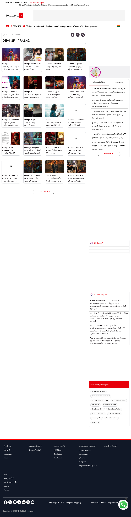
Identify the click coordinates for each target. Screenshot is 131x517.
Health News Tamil (109, 405)
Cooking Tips (96, 418)
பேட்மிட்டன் (58, 458)
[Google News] (28, 502)
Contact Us (115, 503)
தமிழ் (79, 503)
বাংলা (67, 503)
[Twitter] (78, 35)
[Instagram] (19, 502)
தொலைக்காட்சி (35, 450)
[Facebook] (72, 35)
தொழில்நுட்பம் (66, 26)
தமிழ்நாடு (40, 26)
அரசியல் (7, 450)
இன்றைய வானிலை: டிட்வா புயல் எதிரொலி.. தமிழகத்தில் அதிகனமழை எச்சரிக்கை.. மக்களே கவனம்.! (108, 126)
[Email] (33, 502)
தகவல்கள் (8, 454)
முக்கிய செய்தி (111, 446)
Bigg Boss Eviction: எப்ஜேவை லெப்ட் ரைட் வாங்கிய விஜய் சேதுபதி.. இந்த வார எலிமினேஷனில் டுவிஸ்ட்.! (107, 103)
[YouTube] (15, 502)
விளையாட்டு (78, 26)
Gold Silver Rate (111, 418)
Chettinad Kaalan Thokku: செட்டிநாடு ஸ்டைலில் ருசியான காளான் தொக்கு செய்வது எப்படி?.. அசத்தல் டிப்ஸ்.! (109, 115)
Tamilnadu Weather (98, 392)
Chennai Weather (114, 414)
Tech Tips (95, 422)
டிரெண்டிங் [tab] (119, 82)
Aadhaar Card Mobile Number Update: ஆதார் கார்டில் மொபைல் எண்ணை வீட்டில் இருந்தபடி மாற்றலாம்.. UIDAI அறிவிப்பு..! (108, 92)
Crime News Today (114, 409)
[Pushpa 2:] (54, 110)
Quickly (17, 26)
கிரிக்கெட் (58, 450)
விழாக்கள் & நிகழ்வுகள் (88, 465)
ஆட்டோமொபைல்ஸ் (11, 482)
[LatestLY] (14, 16)
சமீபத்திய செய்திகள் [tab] (99, 82)
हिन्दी (57, 503)
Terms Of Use (105, 503)
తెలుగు (73, 503)
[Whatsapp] (83, 35)
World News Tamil (98, 414)
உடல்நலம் (82, 462)
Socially (30, 26)
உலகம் (56, 26)
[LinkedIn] (24, 502)
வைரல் (6, 486)
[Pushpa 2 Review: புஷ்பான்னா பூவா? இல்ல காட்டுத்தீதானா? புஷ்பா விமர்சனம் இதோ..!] (11, 82)
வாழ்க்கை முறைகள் (87, 446)
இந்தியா (49, 26)
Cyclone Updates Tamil (100, 400)
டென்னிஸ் (58, 454)
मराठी (62, 503)
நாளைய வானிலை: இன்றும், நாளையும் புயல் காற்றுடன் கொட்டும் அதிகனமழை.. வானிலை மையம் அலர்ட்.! (108, 146)
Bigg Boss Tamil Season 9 (101, 396)
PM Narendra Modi (118, 400)
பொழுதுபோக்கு (91, 26)
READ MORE (109, 154)
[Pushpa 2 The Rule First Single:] (76, 138)
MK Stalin (95, 405)
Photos (6, 490)
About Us (94, 503)
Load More (43, 191)
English (52, 503)
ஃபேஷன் (82, 458)
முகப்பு (5, 34)
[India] (118, 26)
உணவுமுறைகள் (85, 450)
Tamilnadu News (97, 409)
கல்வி (6, 458)
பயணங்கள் (83, 454)
